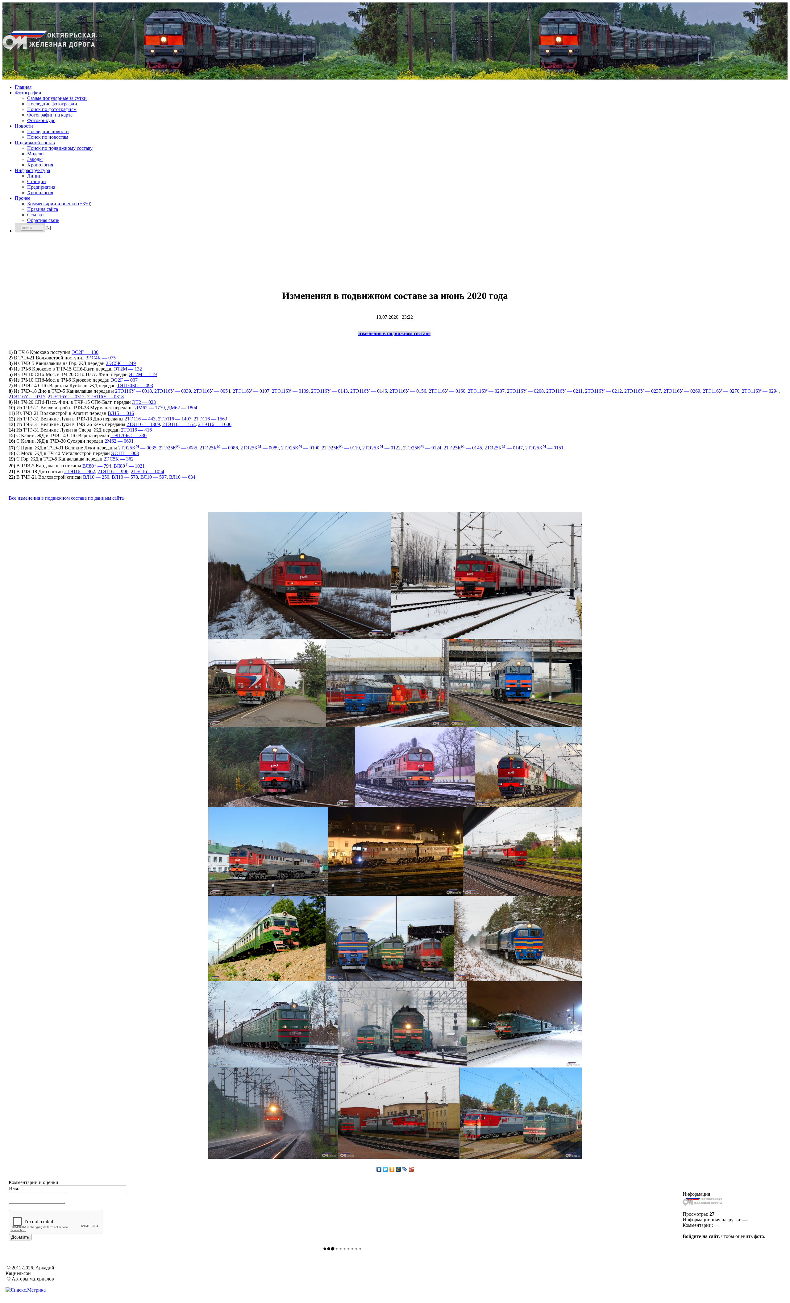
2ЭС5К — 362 (119, 458)
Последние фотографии (52, 103)
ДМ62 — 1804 (182, 407)
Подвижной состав (35, 142)
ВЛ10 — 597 (153, 477)
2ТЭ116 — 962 (79, 471)
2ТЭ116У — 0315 (27, 396)
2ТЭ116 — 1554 (179, 424)
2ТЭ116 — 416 (136, 429)
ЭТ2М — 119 (143, 374)
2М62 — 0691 (119, 441)
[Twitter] (385, 1169)
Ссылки (35, 214)
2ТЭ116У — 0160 (447, 391)
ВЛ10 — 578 (125, 477)
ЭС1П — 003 (125, 453)
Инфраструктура (32, 170)
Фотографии (28, 92)
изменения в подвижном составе (394, 333)
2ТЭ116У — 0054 (211, 391)
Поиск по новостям (47, 137)
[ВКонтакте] (379, 1169)
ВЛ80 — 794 (96, 466)
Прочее (22, 198)
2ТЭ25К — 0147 (503, 447)
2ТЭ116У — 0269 (681, 391)
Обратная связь (43, 220)
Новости (24, 126)
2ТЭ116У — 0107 (251, 391)
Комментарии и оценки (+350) (59, 203)
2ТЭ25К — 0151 (544, 447)
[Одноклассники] (392, 1169)
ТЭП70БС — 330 (128, 435)
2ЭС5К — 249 (121, 363)
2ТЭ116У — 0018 (133, 391)
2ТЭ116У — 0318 (105, 396)
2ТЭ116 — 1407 (174, 418)
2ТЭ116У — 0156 (407, 391)
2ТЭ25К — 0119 (341, 447)
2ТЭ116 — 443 (140, 418)
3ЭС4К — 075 (101, 357)
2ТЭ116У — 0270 (721, 391)
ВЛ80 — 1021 (129, 466)
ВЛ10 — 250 (96, 477)
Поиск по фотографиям (52, 109)
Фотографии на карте (50, 114)
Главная (23, 87)
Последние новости (48, 131)
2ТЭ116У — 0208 (525, 391)
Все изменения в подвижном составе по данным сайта (66, 498)
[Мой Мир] (398, 1169)
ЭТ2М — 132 (128, 368)
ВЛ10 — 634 (182, 477)
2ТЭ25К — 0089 (259, 447)
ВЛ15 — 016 (121, 413)
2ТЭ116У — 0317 (66, 396)
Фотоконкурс (41, 120)
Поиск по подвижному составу (60, 148)
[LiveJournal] (405, 1169)
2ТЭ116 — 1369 (143, 424)
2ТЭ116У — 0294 (760, 391)
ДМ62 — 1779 (150, 407)
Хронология (40, 164)
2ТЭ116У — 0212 (603, 391)
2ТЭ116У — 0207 (486, 391)
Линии (34, 175)
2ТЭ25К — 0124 (422, 447)
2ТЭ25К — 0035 (137, 447)
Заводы (35, 159)
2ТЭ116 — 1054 (147, 471)
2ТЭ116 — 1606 (214, 424)
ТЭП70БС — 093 (135, 385)
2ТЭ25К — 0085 (178, 447)
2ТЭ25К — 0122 (381, 447)
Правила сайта (42, 209)
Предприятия (41, 187)
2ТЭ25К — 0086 (219, 447)
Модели (35, 153)
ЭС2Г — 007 (124, 380)
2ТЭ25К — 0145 (463, 447)
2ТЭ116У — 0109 (290, 391)
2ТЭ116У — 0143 (329, 391)
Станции (36, 181)
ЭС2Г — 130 (85, 352)
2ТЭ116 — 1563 (210, 418)
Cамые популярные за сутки (57, 98)
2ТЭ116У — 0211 (564, 391)
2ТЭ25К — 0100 (300, 447)
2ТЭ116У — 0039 (172, 391)
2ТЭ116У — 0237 (642, 391)
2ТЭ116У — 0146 (368, 391)
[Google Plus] (411, 1169)
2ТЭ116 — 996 (113, 471)
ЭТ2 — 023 (144, 402)
